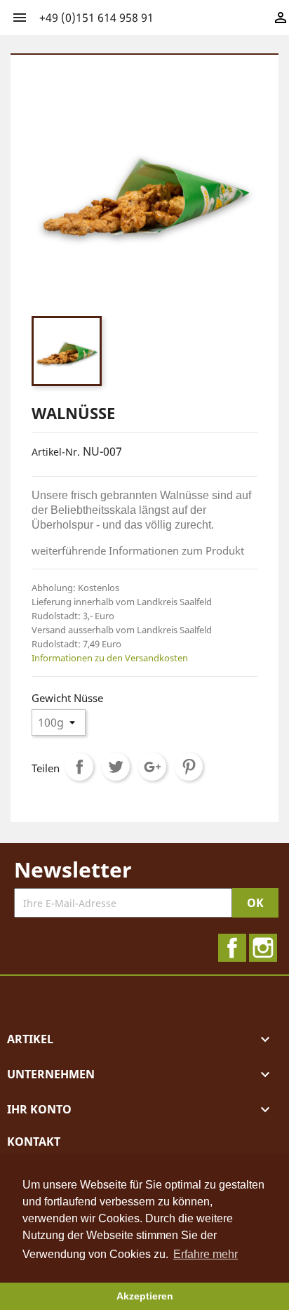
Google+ (152, 767)
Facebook (232, 948)
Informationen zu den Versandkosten (110, 657)
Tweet (116, 767)
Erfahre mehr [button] (205, 1254)
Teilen (79, 767)
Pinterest (189, 767)
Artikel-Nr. (56, 451)
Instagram (263, 948)
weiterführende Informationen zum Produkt (138, 550)
